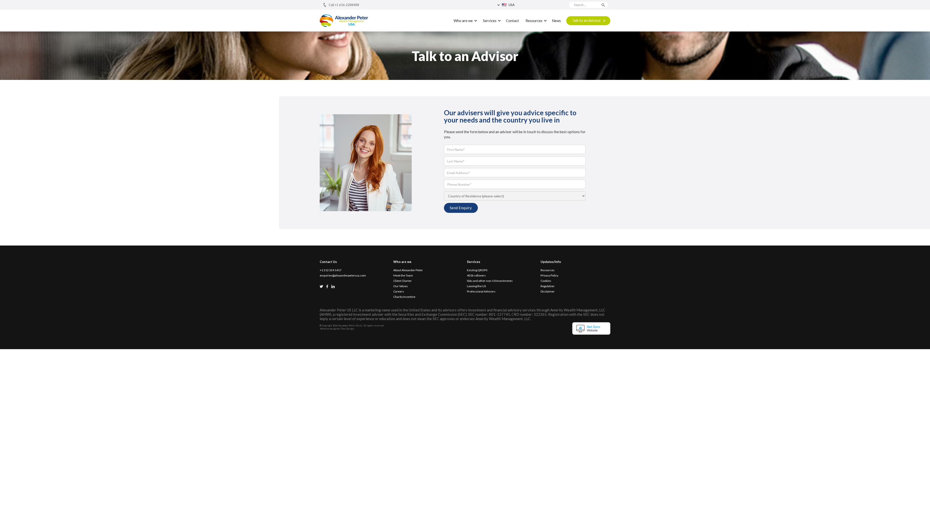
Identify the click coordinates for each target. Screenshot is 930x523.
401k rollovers (476, 275)
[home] (344, 20)
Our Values (400, 286)
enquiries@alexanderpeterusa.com (343, 275)
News (556, 20)
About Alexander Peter (408, 270)
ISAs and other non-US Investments (490, 281)
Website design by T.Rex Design (337, 328)
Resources (548, 270)
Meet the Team (403, 275)
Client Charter (402, 281)
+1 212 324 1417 (330, 270)
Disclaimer (548, 291)
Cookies (546, 281)
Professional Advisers (481, 291)
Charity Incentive (404, 297)
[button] (519, 5)
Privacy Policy (549, 275)
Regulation (547, 286)
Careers (398, 291)
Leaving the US (476, 286)
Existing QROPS (477, 270)
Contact (512, 20)
